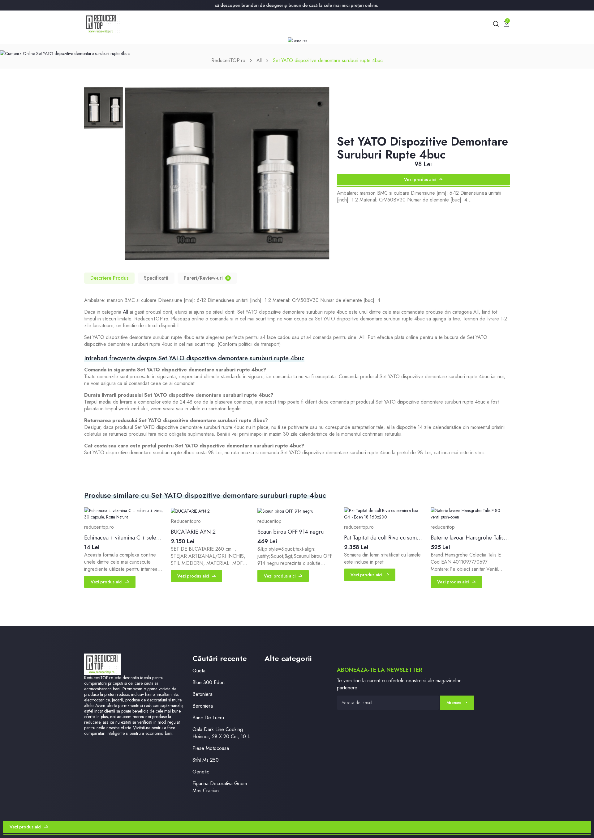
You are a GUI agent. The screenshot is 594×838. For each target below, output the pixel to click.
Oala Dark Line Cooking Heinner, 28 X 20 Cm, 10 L (221, 733)
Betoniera (202, 694)
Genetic (200, 771)
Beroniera (202, 705)
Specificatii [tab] (156, 277)
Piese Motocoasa (210, 748)
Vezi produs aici (420, 179)
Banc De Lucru (208, 717)
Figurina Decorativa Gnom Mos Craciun (219, 787)
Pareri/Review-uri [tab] (206, 277)
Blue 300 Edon (208, 682)
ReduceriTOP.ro (228, 60)
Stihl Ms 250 (205, 760)
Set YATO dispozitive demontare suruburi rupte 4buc (328, 60)
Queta (198, 670)
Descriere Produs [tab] (109, 277)
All (259, 60)
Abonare (453, 702)
